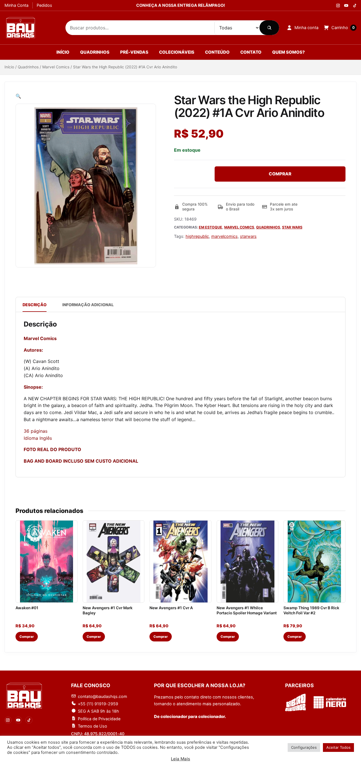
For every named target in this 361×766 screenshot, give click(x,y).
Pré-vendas (134, 52)
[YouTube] (18, 720)
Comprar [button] (26, 637)
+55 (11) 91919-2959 (98, 703)
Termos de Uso (92, 726)
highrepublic (197, 236)
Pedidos (44, 5)
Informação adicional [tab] (88, 304)
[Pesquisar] (269, 27)
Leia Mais (180, 758)
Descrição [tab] (35, 304)
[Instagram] (338, 5)
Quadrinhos (94, 52)
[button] (18, 96)
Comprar (280, 174)
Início (62, 52)
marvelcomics (224, 236)
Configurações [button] (304, 747)
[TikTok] (28, 720)
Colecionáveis (176, 52)
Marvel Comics (55, 67)
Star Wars (292, 227)
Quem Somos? (288, 52)
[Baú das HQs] (24, 695)
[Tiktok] (354, 5)
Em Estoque (210, 227)
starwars (248, 236)
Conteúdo (217, 52)
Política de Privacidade (99, 718)
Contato (250, 52)
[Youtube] (346, 5)
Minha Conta (16, 5)
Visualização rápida (46, 595)
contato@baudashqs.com (102, 696)
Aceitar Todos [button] (338, 747)
